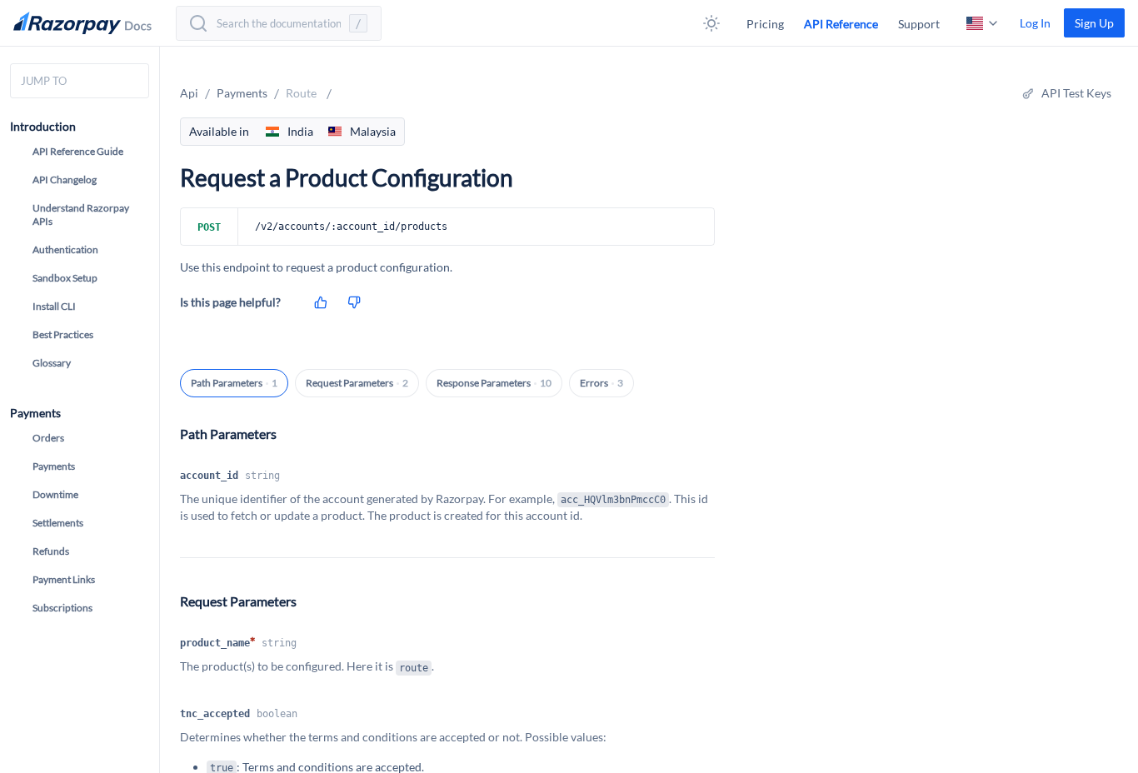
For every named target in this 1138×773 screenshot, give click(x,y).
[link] (1094, 22)
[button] (711, 23)
